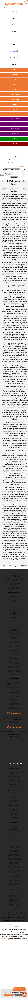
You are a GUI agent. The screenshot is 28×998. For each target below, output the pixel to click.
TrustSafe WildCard (14, 629)
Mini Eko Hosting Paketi (14, 646)
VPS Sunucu (14, 686)
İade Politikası (14, 580)
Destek (14, 601)
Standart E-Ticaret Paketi (14, 663)
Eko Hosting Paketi (14, 647)
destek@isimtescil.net (14, 721)
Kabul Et (9, 994)
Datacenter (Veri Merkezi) (14, 688)
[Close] (25, 2)
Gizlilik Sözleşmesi (14, 575)
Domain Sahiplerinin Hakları (14, 576)
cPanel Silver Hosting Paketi (14, 662)
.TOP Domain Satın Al (14, 703)
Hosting (14, 25)
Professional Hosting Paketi (14, 657)
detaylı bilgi (8, 992)
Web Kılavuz (13, 51)
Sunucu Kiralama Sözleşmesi (14, 687)
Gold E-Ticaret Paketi (14, 666)
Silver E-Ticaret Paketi (14, 665)
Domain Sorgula (14, 610)
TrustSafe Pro (14, 628)
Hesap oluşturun (20, 159)
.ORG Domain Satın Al (14, 699)
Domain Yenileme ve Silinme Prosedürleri (14, 579)
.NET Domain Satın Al (14, 698)
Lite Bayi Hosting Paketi (14, 669)
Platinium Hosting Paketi (14, 654)
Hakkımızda (14, 596)
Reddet (19, 994)
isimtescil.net (5, 938)
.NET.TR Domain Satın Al (14, 707)
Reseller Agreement (14, 585)
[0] (14, 150)
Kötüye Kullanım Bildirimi (14, 587)
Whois (14, 64)
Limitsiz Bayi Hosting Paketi (14, 673)
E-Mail (14, 31)
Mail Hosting (14, 674)
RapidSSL (14, 637)
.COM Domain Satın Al (14, 696)
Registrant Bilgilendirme (14, 584)
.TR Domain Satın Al (14, 700)
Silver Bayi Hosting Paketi (14, 671)
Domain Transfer (14, 614)
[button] (24, 994)
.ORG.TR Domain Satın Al (14, 708)
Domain (13, 11)
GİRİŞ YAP (14, 177)
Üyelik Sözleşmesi (14, 574)
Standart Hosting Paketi (14, 650)
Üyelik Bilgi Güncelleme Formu (14, 588)
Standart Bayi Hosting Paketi (14, 670)
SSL (14, 44)
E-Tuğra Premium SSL (14, 636)
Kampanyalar (14, 600)
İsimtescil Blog (14, 599)
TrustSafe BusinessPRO (14, 630)
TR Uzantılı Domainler (14, 612)
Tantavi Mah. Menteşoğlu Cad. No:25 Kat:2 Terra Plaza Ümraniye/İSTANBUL (14, 718)
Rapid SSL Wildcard (14, 638)
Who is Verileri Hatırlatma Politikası (14, 583)
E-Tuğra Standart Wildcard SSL (14, 633)
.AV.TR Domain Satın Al (14, 710)
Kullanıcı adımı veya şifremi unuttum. (14, 169)
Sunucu (14, 38)
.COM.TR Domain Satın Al (14, 702)
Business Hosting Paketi (14, 655)
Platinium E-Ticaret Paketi (14, 667)
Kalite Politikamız (14, 603)
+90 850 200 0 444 (14, 723)
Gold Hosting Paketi (14, 653)
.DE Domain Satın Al (14, 704)
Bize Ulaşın (14, 597)
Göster (22, 166)
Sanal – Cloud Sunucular (14, 684)
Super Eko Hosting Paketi (14, 649)
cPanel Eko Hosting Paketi (14, 659)
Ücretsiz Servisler (14, 618)
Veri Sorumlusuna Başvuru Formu (14, 578)
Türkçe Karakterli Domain (14, 613)
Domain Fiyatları (14, 617)
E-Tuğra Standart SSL (14, 632)
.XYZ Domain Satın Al (14, 706)
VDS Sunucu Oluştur (14, 682)
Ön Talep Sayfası (14, 620)
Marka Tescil (14, 58)
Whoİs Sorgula (14, 616)
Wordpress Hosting (14, 658)
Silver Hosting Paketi (14, 651)
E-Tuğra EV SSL (14, 634)
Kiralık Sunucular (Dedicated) (14, 683)
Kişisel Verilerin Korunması (14, 582)
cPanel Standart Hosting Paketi (14, 661)
